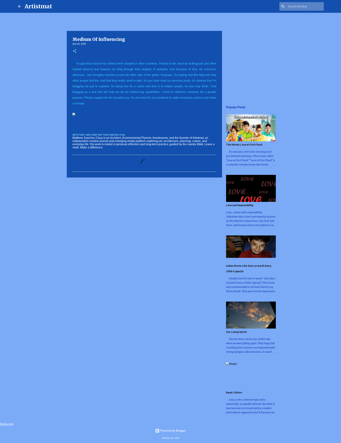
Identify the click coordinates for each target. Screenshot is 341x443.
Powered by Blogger (172, 430)
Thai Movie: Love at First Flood (244, 144)
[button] (74, 51)
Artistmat (38, 6)
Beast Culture (234, 392)
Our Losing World (236, 332)
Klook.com (6, 424)
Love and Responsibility (239, 205)
